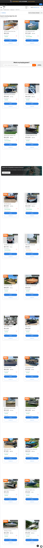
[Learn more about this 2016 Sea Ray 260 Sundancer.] (10, 88)
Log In (36, 4)
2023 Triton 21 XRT (7, 449)
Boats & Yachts (3, 4)
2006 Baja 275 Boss (7, 530)
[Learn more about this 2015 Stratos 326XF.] (10, 361)
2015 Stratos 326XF (7, 367)
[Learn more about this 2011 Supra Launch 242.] (32, 88)
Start (34, 65)
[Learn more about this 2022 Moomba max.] (10, 198)
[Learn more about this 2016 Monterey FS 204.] (10, 238)
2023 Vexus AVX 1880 (8, 285)
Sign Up (41, 4)
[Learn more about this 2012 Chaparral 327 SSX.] (32, 25)
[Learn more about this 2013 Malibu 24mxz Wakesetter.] (32, 443)
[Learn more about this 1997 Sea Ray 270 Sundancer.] (32, 525)
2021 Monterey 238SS (29, 367)
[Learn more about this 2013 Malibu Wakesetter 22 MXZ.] (32, 129)
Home (1, 9)
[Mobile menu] (1, 7)
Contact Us (11, 43)
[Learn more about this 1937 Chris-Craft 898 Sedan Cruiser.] (32, 279)
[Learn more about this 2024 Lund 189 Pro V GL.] (32, 484)
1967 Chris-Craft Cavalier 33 (30, 203)
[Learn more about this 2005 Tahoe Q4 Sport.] (10, 320)
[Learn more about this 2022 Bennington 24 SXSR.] (32, 402)
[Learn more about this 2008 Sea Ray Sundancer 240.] (10, 129)
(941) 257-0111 (36, 7)
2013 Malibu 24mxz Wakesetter (31, 449)
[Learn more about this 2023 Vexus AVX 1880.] (10, 279)
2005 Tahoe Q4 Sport (8, 326)
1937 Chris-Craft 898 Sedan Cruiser (31, 285)
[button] (38, 546)
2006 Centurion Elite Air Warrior (10, 408)
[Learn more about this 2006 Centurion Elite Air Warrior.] (10, 402)
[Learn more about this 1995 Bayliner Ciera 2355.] (32, 238)
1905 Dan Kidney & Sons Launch (10, 31)
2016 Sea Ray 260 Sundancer (9, 94)
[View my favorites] (41, 7)
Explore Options (6, 172)
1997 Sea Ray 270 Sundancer (31, 530)
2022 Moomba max (7, 203)
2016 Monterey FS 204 (8, 244)
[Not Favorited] (16, 36)
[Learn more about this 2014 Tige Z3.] (32, 320)
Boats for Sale (6, 9)
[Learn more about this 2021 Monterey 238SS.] (32, 361)
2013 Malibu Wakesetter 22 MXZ (31, 135)
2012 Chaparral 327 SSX (30, 31)
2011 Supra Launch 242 (29, 94)
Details (10, 40)
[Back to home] (4, 7)
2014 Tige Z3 (27, 326)
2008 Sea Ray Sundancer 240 (9, 135)
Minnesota (12, 9)
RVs (6, 4)
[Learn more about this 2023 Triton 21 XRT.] (10, 443)
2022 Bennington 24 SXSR (30, 408)
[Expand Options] (17, 30)
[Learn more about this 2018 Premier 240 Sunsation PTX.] (10, 484)
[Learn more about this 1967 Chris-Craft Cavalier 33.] (32, 198)
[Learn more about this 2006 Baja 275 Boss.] (10, 525)
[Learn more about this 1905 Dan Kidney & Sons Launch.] (10, 25)
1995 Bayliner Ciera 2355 (30, 244)
